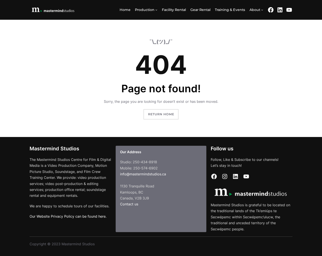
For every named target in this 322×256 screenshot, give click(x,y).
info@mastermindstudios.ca (143, 174)
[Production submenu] (156, 10)
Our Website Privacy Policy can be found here (68, 216)
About (254, 10)
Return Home (161, 114)
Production (144, 10)
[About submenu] (262, 10)
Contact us (129, 204)
